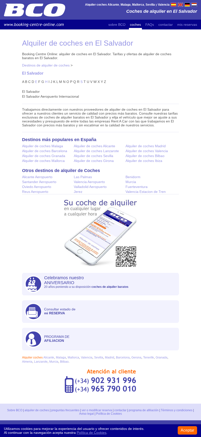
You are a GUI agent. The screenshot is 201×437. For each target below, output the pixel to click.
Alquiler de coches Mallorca (43, 161)
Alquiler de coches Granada (43, 156)
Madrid (109, 357)
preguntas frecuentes (65, 410)
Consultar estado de (59, 311)
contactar (165, 24)
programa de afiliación (144, 410)
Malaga (61, 357)
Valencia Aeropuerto (89, 182)
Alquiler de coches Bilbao (145, 156)
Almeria (27, 361)
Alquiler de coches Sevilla (93, 156)
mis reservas (187, 24)
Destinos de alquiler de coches (46, 65)
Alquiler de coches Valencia (147, 151)
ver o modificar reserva (97, 410)
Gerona (136, 357)
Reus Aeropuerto (35, 192)
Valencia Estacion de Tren (146, 192)
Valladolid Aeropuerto (90, 187)
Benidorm (133, 177)
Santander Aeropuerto (39, 182)
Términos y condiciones (176, 410)
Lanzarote (41, 361)
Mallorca (73, 357)
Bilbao (64, 361)
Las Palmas (83, 177)
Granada (161, 357)
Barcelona (123, 357)
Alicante (48, 357)
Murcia (131, 182)
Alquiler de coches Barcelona (44, 151)
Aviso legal (86, 413)
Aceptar (187, 430)
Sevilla (98, 357)
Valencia (86, 357)
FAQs (149, 24)
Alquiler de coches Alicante (94, 146)
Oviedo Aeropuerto (36, 187)
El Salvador (32, 73)
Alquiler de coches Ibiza (144, 161)
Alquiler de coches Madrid (146, 146)
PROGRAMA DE (56, 339)
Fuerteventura (137, 187)
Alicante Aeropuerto (37, 177)
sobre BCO (117, 24)
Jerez (78, 192)
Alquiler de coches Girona (94, 161)
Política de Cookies (109, 413)
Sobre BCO (14, 410)
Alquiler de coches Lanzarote (96, 151)
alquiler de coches (37, 410)
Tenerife (148, 357)
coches (135, 24)
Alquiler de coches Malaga (42, 146)
